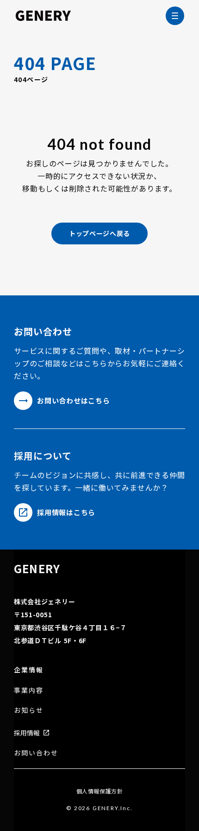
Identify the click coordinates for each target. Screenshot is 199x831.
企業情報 (29, 669)
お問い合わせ (36, 752)
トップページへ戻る (99, 233)
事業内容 (29, 690)
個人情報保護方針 (99, 791)
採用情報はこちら (66, 512)
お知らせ (29, 710)
